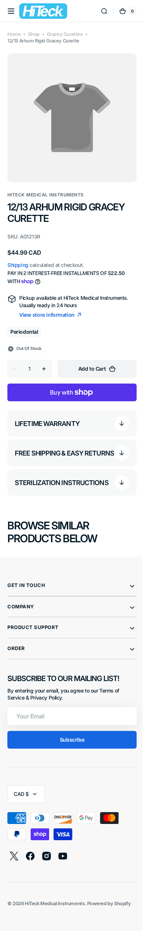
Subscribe (69, 738)
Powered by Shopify (109, 902)
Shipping (17, 259)
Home (14, 34)
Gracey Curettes (65, 34)
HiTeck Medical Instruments (55, 902)
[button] (11, 11)
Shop (33, 34)
